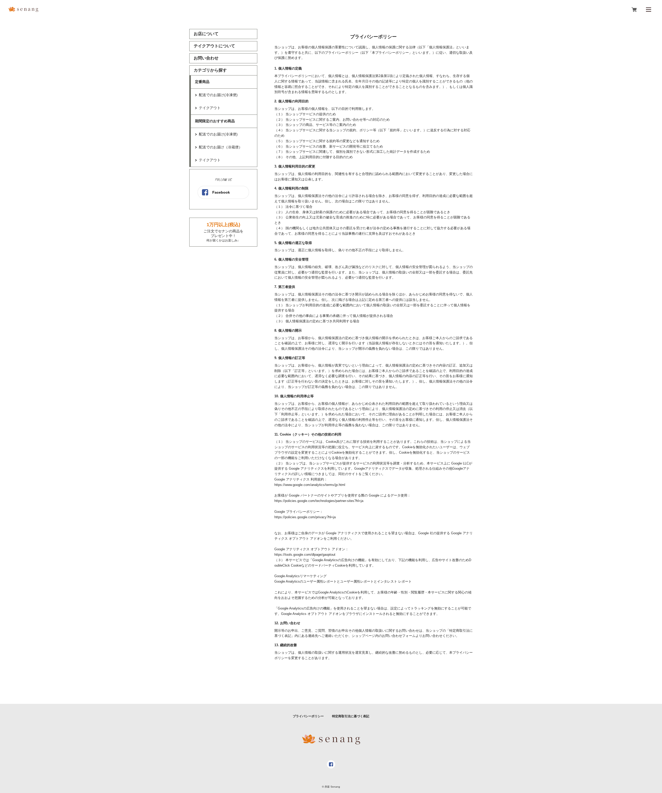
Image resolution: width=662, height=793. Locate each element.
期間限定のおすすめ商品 (215, 121)
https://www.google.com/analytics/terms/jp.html (309, 485)
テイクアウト (210, 108)
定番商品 (202, 82)
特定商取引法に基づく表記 (350, 716)
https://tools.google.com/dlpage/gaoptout (304, 554)
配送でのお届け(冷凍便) (218, 95)
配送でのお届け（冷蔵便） (220, 147)
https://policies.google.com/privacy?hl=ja (305, 517)
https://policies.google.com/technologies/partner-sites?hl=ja (318, 501)
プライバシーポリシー (308, 716)
